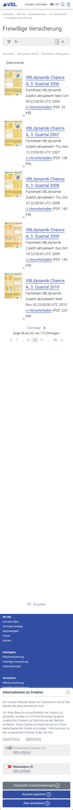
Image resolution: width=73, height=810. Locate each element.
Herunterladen (40, 107)
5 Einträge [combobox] (34, 328)
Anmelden (41, 4)
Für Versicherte (58, 14)
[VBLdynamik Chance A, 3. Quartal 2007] (13, 133)
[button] (16, 41)
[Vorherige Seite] (11, 340)
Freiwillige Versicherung (18, 18)
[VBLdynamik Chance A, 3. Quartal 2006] (13, 82)
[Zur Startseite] (10, 4)
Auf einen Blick (11, 621)
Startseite (8, 14)
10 (34, 340)
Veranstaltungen (12, 666)
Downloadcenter (37, 14)
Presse (6, 635)
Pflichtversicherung (13, 656)
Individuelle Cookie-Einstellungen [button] (34, 785)
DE (52, 4)
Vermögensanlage (13, 626)
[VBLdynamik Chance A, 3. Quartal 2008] (13, 184)
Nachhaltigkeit (11, 631)
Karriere (7, 640)
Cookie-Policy (11, 739)
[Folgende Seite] (62, 340)
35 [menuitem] (55, 340)
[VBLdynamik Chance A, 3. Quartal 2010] (13, 285)
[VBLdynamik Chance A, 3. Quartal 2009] (13, 234)
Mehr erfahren (21, 752)
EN (57, 4)
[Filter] (9, 41)
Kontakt (29, 4)
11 (42, 340)
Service (21, 14)
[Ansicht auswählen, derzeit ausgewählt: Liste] (60, 41)
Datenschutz (33, 739)
